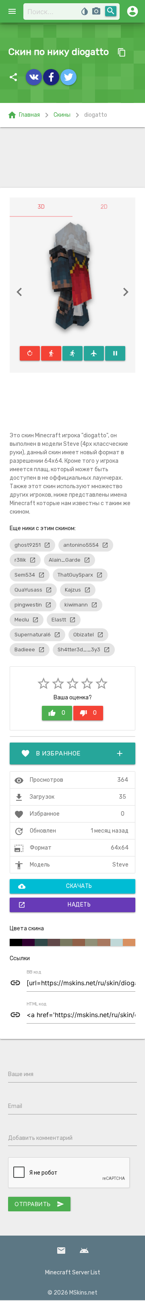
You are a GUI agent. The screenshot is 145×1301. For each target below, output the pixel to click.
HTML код (37, 1004)
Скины (62, 114)
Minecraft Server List (72, 1272)
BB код (34, 972)
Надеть (54, 905)
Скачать (55, 886)
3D (41, 207)
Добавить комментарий (40, 1138)
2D (104, 207)
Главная (23, 115)
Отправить (39, 1204)
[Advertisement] (72, 157)
